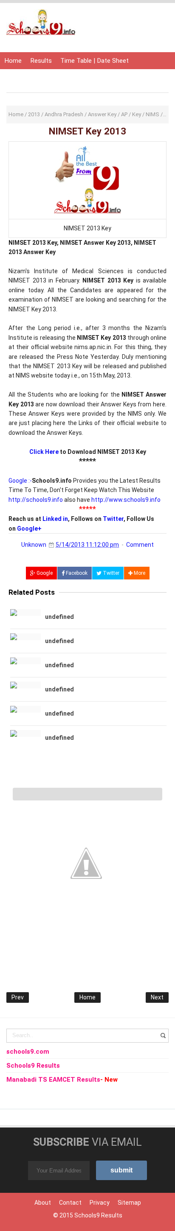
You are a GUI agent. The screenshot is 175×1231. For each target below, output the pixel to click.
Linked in (55, 518)
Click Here (44, 451)
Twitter (113, 518)
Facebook (76, 573)
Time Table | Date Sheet (94, 60)
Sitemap (129, 1202)
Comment (140, 544)
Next (157, 997)
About (42, 1202)
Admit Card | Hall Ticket (37, 77)
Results (41, 60)
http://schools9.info (35, 499)
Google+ (29, 528)
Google (44, 573)
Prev (17, 997)
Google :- (20, 480)
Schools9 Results (98, 1215)
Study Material (100, 77)
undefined (59, 616)
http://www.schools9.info (126, 499)
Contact (70, 1202)
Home (13, 60)
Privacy (100, 1202)
